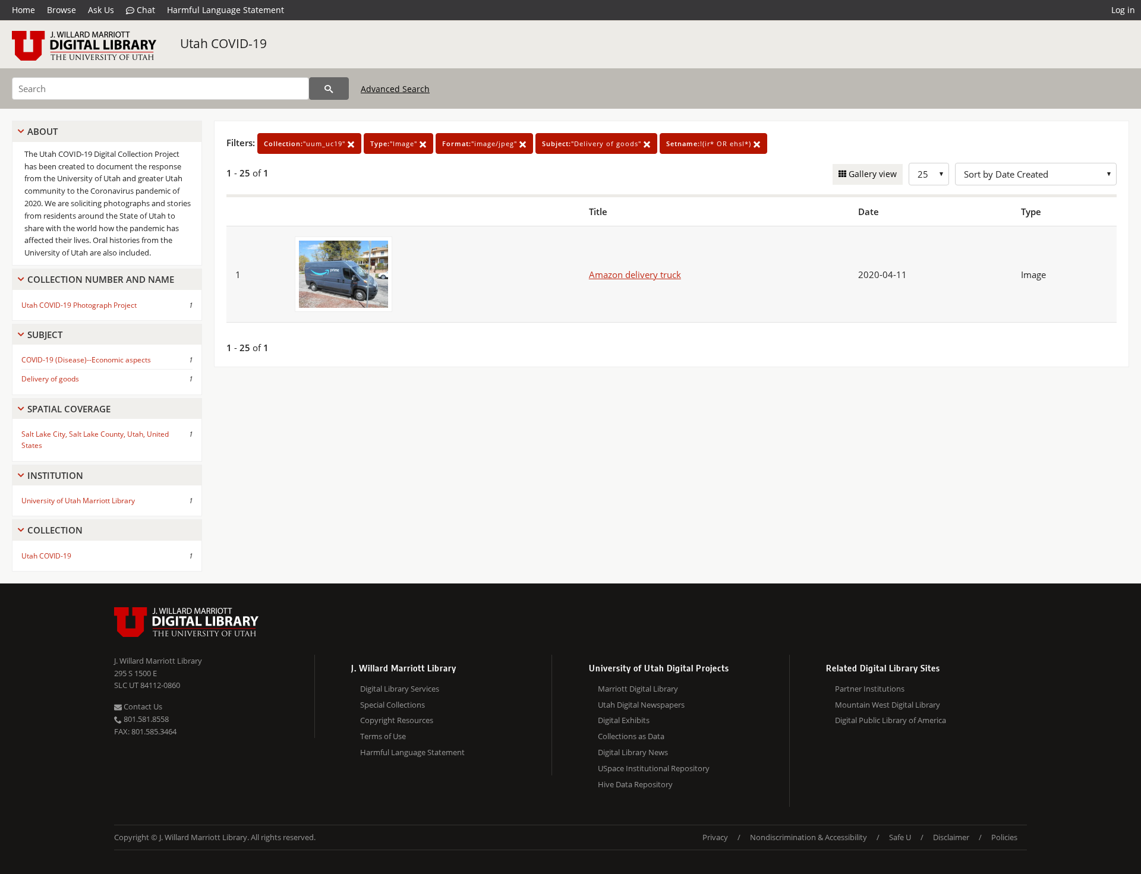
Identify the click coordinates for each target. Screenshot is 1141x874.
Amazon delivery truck (635, 274)
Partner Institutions (869, 688)
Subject (44, 334)
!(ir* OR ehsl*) (710, 143)
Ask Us (101, 9)
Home (23, 9)
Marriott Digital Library (638, 688)
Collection (55, 530)
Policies (1004, 837)
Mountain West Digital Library (887, 704)
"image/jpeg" (480, 143)
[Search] (329, 88)
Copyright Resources (396, 720)
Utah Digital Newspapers (641, 704)
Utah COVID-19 (223, 43)
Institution (55, 475)
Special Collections (392, 704)
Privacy (715, 837)
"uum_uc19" (306, 143)
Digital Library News (633, 752)
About (42, 131)
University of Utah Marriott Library (78, 501)
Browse (61, 9)
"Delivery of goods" (593, 143)
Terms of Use (383, 736)
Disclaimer (951, 837)
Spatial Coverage (69, 409)
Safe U (900, 837)
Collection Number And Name (100, 279)
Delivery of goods (50, 379)
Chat (144, 9)
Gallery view (871, 173)
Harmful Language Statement (225, 9)
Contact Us (142, 706)
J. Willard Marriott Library (158, 660)
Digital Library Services (399, 688)
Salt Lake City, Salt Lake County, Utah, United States (95, 439)
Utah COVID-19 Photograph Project (79, 305)
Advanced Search (395, 88)
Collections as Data (631, 736)
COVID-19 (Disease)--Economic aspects (86, 360)
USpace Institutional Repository (654, 768)
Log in (1123, 9)
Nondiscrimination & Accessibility (808, 837)
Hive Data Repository (635, 784)
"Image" (395, 143)
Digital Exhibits (624, 720)
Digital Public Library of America (890, 720)
